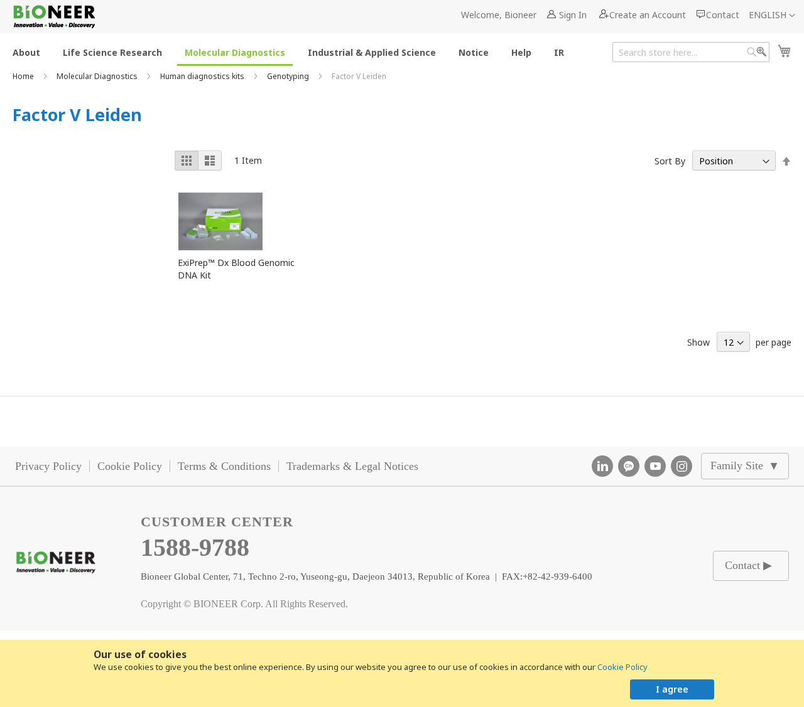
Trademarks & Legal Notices (352, 466)
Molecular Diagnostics (98, 76)
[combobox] (690, 52)
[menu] (292, 52)
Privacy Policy (48, 466)
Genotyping (289, 76)
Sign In (573, 15)
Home (24, 76)
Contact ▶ (748, 565)
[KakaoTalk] (628, 466)
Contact (722, 15)
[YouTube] (655, 466)
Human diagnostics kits (203, 76)
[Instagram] (681, 466)
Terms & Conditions (224, 466)
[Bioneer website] (54, 16)
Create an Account (647, 15)
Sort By (670, 161)
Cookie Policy (622, 666)
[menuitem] (26, 52)
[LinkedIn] (602, 466)
